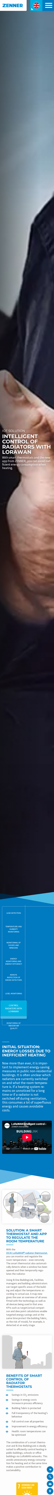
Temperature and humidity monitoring (13, 929)
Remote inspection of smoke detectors (13, 977)
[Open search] (50, 1477)
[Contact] (50, 1484)
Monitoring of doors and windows (14, 945)
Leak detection (13, 913)
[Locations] (50, 1491)
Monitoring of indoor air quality (14, 1026)
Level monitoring (13, 993)
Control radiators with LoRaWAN (13, 1008)
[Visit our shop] (50, 1469)
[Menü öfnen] (48, 5)
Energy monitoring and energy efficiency (13, 961)
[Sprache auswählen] (36, 5)
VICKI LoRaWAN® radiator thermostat (26, 1253)
